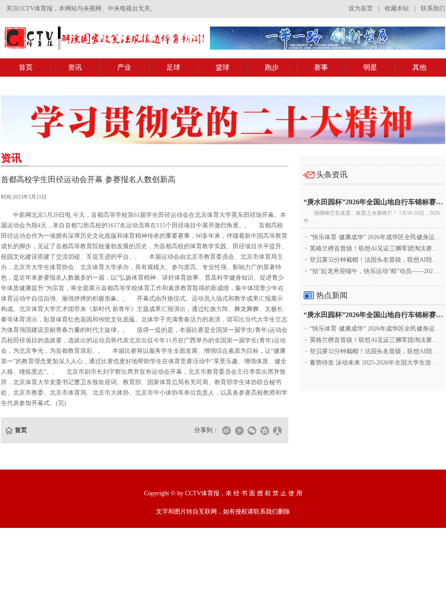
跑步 (272, 67)
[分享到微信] (252, 430)
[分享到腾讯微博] (239, 430)
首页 (26, 67)
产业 (124, 67)
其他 (419, 67)
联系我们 (433, 8)
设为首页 (360, 8)
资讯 (75, 67)
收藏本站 (397, 8)
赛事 (321, 67)
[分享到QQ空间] (264, 430)
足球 (173, 67)
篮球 (223, 67)
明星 (370, 67)
